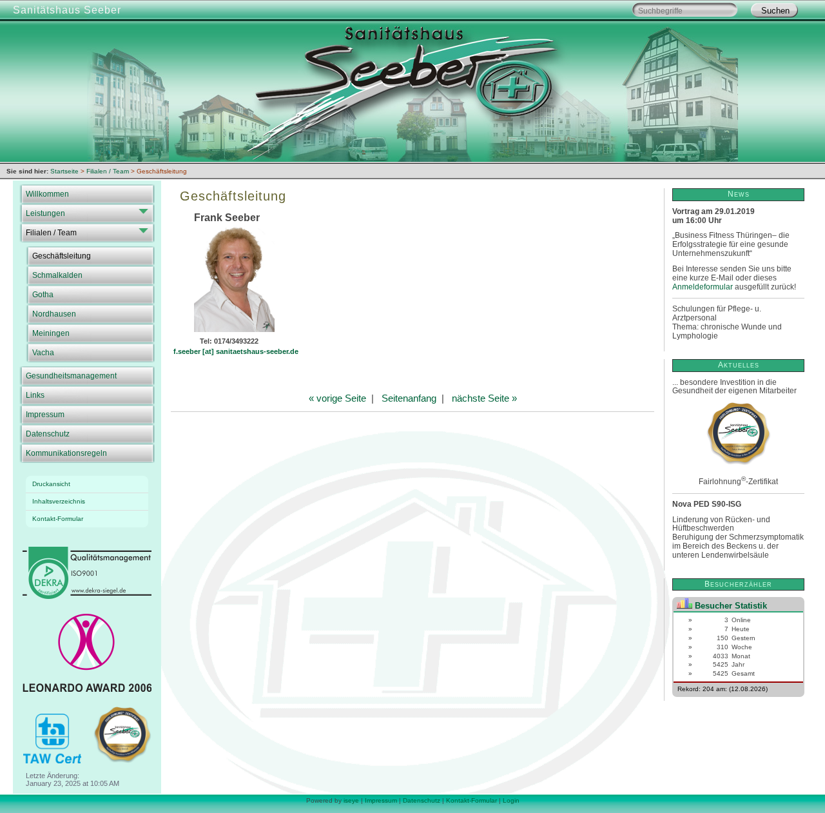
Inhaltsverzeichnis (58, 501)
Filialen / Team (51, 232)
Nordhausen (54, 313)
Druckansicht (51, 483)
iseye (351, 800)
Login (511, 800)
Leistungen (45, 213)
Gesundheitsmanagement (71, 375)
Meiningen (51, 333)
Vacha (43, 352)
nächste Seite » (484, 398)
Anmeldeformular (702, 287)
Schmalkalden (57, 275)
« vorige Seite (337, 398)
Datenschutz (48, 433)
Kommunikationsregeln (66, 453)
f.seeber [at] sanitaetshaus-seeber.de (235, 351)
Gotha (42, 294)
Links (35, 395)
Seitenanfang (409, 398)
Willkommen (47, 194)
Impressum (45, 414)
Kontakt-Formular (57, 518)
